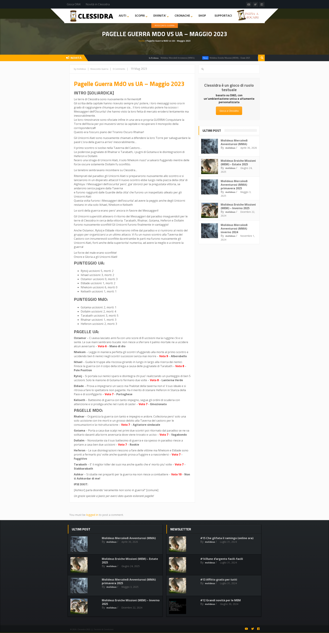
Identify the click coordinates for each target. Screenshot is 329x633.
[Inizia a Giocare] (248, 15)
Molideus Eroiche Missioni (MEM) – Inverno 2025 (238, 206)
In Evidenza (140, 58)
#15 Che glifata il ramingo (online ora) (226, 538)
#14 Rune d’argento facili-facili (221, 559)
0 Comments (119, 68)
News (192, 58)
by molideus (80, 68)
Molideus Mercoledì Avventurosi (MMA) (164, 58)
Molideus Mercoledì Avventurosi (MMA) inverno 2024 (234, 228)
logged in (92, 515)
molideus (230, 147)
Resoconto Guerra (164, 25)
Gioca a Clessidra (229, 110)
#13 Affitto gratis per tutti (218, 579)
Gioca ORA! (74, 4)
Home (142, 40)
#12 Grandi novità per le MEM (220, 600)
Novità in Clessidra (98, 4)
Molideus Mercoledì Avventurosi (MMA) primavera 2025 (234, 184)
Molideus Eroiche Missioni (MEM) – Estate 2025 (216, 58)
